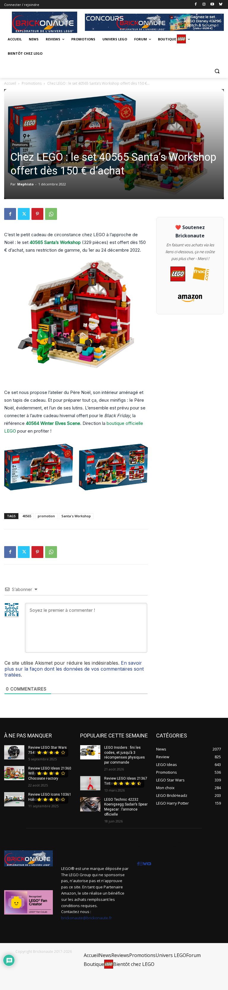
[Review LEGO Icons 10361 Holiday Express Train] (14, 799)
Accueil (10, 83)
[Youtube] (212, 4)
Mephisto (25, 184)
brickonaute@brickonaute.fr (86, 917)
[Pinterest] (37, 214)
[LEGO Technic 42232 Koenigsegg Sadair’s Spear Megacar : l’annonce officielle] (90, 804)
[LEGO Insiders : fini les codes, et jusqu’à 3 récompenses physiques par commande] (90, 752)
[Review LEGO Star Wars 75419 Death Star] (14, 752)
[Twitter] (24, 214)
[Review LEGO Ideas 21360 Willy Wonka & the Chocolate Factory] (14, 773)
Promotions (32, 83)
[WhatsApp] (51, 214)
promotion (46, 516)
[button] (217, 71)
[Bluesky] (220, 4)
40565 (26, 516)
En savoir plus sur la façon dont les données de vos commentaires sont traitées (74, 669)
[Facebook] (195, 4)
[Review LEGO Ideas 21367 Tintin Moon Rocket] (90, 783)
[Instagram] (204, 4)
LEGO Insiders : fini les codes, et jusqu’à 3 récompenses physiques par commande (124, 754)
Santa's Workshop (76, 516)
